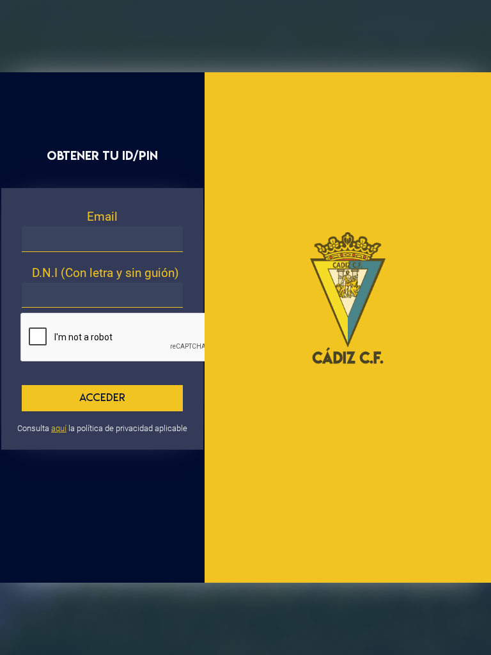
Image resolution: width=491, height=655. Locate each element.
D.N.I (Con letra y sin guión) (105, 272)
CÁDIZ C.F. (348, 358)
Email (102, 216)
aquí (58, 428)
